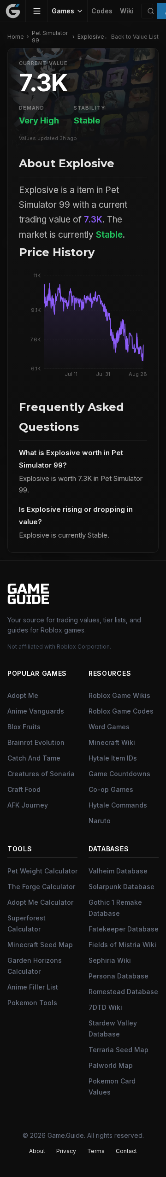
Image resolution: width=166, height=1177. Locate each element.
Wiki (127, 11)
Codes (102, 11)
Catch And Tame (33, 758)
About (37, 1151)
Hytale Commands (118, 805)
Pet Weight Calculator (42, 871)
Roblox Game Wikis (119, 695)
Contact (126, 1151)
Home (15, 36)
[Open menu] (37, 11)
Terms (96, 1151)
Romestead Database (123, 991)
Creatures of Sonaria (41, 774)
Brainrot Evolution (36, 742)
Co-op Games (111, 789)
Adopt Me (22, 695)
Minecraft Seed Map (40, 945)
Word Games (109, 727)
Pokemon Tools (32, 1003)
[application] (83, 327)
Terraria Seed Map (118, 1050)
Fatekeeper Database (124, 929)
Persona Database (118, 976)
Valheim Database (118, 871)
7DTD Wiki (105, 1007)
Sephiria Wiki (110, 960)
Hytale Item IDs (113, 758)
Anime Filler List (32, 987)
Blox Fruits (24, 727)
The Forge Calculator (41, 886)
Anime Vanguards (35, 711)
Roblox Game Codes (121, 711)
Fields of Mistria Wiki (122, 945)
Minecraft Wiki (112, 742)
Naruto (100, 821)
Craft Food (24, 789)
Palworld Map (111, 1065)
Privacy (66, 1151)
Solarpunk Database (121, 886)
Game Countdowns (119, 774)
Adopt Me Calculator (40, 902)
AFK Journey (27, 805)
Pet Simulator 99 (50, 36)
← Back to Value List (131, 36)
